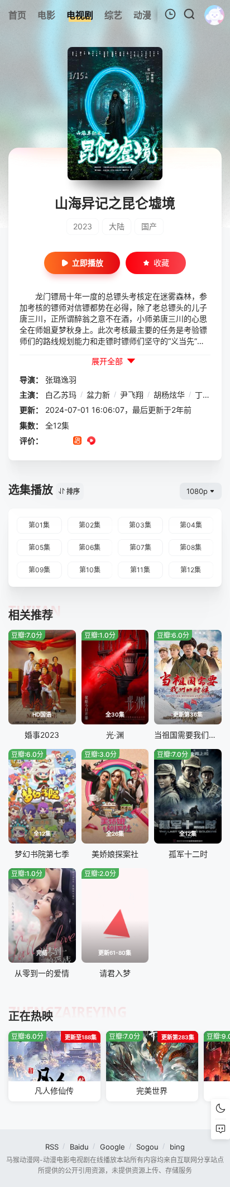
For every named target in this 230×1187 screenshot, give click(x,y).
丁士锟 (206, 394)
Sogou (147, 1146)
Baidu (79, 1146)
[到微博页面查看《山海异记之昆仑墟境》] (105, 441)
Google (112, 1146)
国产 (149, 226)
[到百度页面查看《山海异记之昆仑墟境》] (133, 441)
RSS (52, 1146)
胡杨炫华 (169, 394)
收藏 (161, 262)
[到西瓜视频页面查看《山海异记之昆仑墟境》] (91, 441)
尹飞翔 (131, 394)
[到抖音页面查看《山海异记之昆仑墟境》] (63, 441)
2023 (82, 226)
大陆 (116, 226)
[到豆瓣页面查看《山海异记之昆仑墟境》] (49, 441)
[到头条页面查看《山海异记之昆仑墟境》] (119, 441)
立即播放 (87, 262)
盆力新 (98, 394)
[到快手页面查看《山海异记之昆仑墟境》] (77, 441)
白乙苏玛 (60, 394)
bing (177, 1146)
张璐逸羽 (60, 379)
